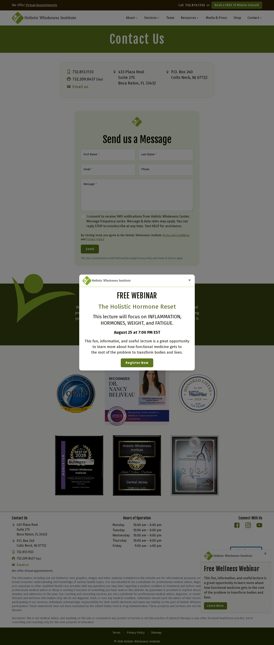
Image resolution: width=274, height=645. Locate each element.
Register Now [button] (137, 363)
